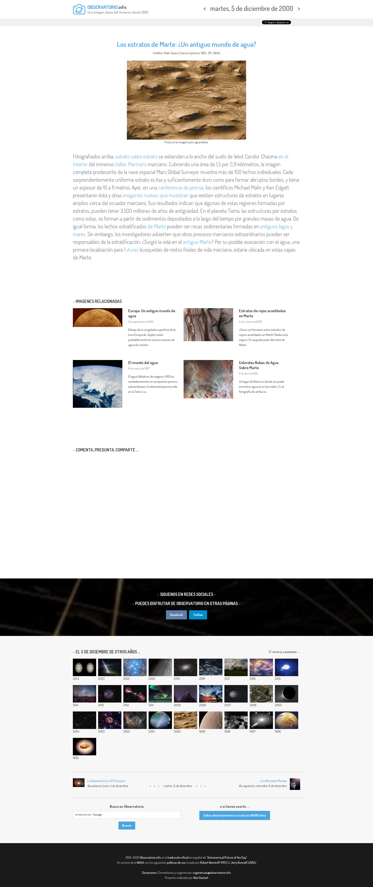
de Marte (156, 226)
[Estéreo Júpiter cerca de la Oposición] (84, 667)
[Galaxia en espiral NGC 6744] (185, 667)
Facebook (176, 615)
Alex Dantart (200, 878)
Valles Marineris (131, 164)
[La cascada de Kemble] (84, 720)
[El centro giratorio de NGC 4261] (84, 746)
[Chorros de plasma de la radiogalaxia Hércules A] (135, 694)
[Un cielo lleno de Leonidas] (160, 720)
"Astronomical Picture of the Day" (227, 857)
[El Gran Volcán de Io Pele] (286, 720)
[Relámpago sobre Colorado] (261, 667)
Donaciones (149, 873)
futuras (131, 249)
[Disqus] (186, 505)
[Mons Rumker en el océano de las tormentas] (160, 667)
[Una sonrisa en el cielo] (210, 694)
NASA (140, 862)
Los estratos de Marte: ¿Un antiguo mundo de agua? (186, 44)
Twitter (198, 615)
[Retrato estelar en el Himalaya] (185, 694)
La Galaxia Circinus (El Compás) (106, 781)
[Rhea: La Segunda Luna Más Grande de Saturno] (210, 720)
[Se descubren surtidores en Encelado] (286, 694)
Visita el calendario (284, 652)
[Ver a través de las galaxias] (261, 720)
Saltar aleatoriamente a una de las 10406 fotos (234, 815)
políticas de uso (176, 862)
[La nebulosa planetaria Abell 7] (109, 694)
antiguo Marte (197, 241)
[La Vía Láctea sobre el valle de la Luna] (84, 694)
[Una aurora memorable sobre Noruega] (160, 694)
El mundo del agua (143, 362)
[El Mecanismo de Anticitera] (261, 694)
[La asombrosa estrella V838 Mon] (109, 720)
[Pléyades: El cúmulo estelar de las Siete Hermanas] (135, 667)
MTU (224, 862)
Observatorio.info (150, 857)
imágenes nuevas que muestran (155, 195)
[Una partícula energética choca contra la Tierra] (109, 667)
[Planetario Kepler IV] (286, 667)
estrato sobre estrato (136, 156)
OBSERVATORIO (102, 7)
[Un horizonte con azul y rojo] (236, 667)
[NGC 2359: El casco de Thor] (135, 720)
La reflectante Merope (273, 781)
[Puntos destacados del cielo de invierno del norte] (210, 667)
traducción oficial (178, 857)
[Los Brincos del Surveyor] (236, 720)
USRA (251, 862)
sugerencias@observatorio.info (212, 873)
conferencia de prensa (180, 187)
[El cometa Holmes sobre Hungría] (236, 694)
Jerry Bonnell (239, 862)
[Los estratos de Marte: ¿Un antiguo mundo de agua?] (185, 720)
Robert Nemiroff (210, 862)
